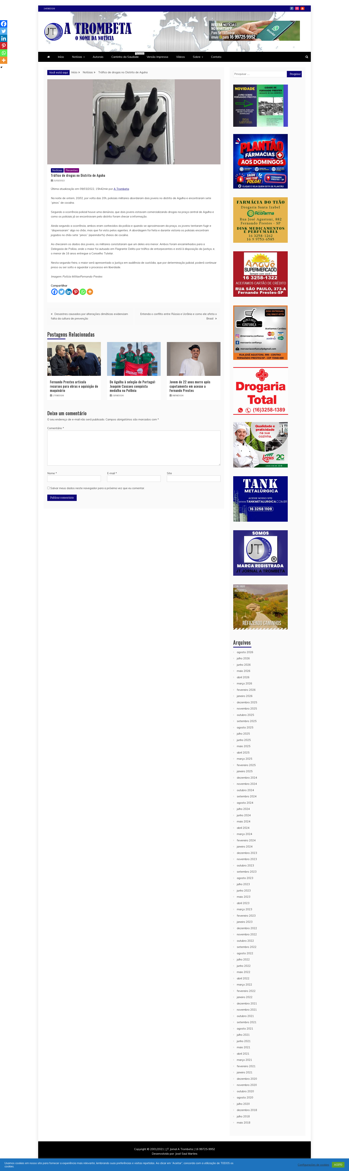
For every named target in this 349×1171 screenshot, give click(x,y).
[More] (90, 292)
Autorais (98, 57)
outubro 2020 (245, 1091)
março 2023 (244, 909)
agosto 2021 (245, 1028)
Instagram (297, 8)
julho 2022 (243, 959)
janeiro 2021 (244, 1072)
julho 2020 (243, 1104)
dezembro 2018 (247, 1110)
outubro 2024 (245, 790)
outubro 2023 (245, 865)
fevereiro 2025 (246, 765)
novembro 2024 (247, 784)
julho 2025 (243, 733)
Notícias (77, 57)
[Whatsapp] (83, 292)
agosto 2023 (245, 878)
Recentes (72, 170)
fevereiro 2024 (246, 840)
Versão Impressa (157, 57)
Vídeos (180, 57)
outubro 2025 (245, 715)
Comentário (55, 428)
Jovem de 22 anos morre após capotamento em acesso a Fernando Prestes (190, 386)
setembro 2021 (246, 1022)
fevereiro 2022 (246, 991)
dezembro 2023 (247, 853)
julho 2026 (243, 658)
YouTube (302, 8)
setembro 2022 (246, 947)
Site (169, 473)
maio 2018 (243, 1122)
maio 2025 (243, 746)
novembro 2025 (247, 708)
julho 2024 (243, 809)
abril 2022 (243, 978)
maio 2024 (243, 821)
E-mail (112, 473)
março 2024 (244, 834)
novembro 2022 (247, 934)
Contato (216, 57)
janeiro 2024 (244, 846)
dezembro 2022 (247, 928)
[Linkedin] (68, 292)
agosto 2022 (245, 953)
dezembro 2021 (247, 1003)
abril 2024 (243, 828)
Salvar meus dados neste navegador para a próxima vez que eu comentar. (97, 488)
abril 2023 (243, 903)
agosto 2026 (245, 652)
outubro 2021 (245, 1016)
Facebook (292, 8)
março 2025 (244, 758)
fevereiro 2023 (246, 915)
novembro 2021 (247, 1009)
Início (61, 57)
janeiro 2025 (244, 771)
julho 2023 (243, 884)
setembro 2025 (246, 721)
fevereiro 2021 (246, 1066)
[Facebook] (54, 292)
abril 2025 (243, 752)
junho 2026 (244, 664)
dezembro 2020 (247, 1078)
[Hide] (1, 67)
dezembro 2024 (247, 777)
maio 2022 (243, 972)
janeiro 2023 (244, 922)
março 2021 (244, 1060)
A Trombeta (121, 189)
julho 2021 (243, 1034)
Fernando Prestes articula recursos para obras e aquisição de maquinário (74, 386)
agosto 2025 (245, 727)
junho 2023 (244, 890)
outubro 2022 (245, 940)
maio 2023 (243, 896)
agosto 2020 (245, 1097)
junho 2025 (244, 740)
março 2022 (244, 984)
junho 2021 (244, 1041)
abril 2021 (243, 1053)
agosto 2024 (245, 802)
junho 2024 (244, 815)
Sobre (196, 57)
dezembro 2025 (247, 702)
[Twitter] (61, 292)
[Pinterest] (76, 292)
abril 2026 (243, 677)
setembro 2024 (246, 796)
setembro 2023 (246, 871)
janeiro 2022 (244, 997)
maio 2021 (243, 1047)
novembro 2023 (247, 859)
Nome (52, 473)
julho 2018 (243, 1116)
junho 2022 (244, 966)
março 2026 (244, 683)
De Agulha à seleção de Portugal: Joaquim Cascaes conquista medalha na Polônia (132, 386)
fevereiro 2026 (246, 690)
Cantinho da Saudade (126, 55)
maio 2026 (243, 671)
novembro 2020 (247, 1085)
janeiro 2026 (244, 696)
